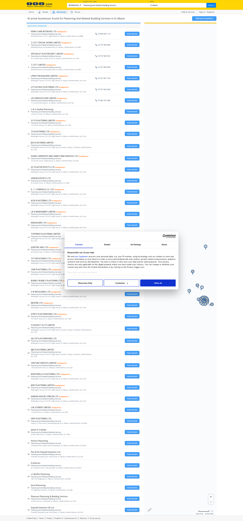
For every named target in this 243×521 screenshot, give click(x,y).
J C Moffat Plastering (40, 474)
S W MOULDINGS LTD (40, 291)
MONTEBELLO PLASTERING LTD (45, 374)
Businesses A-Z (71, 518)
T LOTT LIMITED (38, 64)
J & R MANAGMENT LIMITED (43, 211)
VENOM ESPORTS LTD (41, 178)
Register (210, 12)
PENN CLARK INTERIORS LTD (43, 31)
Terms (41, 518)
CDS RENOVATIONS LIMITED (43, 98)
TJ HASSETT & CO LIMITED (43, 325)
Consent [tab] (79, 244)
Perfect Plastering (39, 441)
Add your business (204, 18)
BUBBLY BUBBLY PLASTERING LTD (46, 280)
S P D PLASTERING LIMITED (43, 120)
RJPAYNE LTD (37, 303)
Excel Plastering (38, 485)
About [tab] (164, 244)
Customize (120, 283)
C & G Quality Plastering (42, 109)
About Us (83, 518)
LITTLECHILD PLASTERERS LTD (44, 87)
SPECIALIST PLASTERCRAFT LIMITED (47, 53)
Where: (152, 2)
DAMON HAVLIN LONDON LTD (44, 396)
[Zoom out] (210, 502)
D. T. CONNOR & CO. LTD (42, 189)
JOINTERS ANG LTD (39, 247)
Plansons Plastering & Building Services (49, 496)
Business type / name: (90, 2)
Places (77, 12)
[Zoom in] (210, 496)
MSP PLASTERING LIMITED (42, 385)
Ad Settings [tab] (135, 244)
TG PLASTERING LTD (40, 131)
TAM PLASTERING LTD (41, 269)
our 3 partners (81, 256)
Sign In (202, 12)
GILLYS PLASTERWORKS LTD (44, 338)
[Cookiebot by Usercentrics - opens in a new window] (165, 236)
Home (31, 12)
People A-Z (58, 518)
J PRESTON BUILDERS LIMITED (44, 76)
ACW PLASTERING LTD (41, 200)
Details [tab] (107, 244)
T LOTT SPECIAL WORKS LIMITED (46, 42)
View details (132, 34)
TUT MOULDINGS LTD (41, 258)
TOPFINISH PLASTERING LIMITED (45, 234)
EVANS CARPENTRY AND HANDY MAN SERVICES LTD (54, 156)
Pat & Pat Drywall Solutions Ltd (45, 452)
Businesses (61, 12)
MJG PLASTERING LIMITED (42, 349)
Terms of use (199, 514)
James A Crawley (38, 429)
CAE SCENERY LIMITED (41, 407)
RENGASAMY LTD (38, 222)
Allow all (158, 283)
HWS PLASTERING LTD (41, 418)
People (45, 12)
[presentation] (37, 26)
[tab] (37, 26)
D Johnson (35, 463)
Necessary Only (85, 283)
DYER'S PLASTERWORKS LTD (44, 314)
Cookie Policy (31, 518)
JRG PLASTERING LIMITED (42, 142)
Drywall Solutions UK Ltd (42, 507)
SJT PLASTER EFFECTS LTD (43, 167)
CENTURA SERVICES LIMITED (43, 363)
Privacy (49, 518)
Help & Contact (188, 12)
